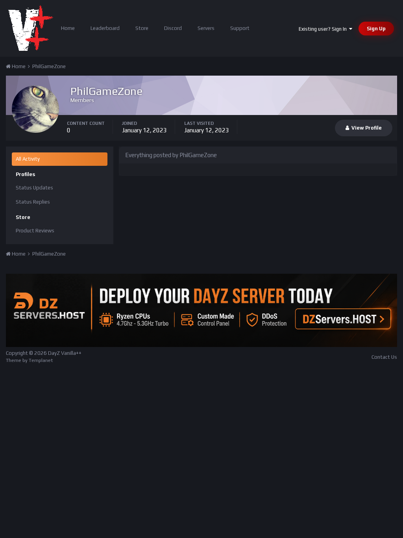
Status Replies (33, 202)
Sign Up (376, 29)
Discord (173, 28)
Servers (206, 28)
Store (141, 28)
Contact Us (384, 357)
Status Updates (34, 188)
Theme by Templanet (29, 360)
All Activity (28, 159)
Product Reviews (35, 231)
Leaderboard (105, 28)
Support (240, 28)
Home (68, 28)
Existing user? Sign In (324, 29)
